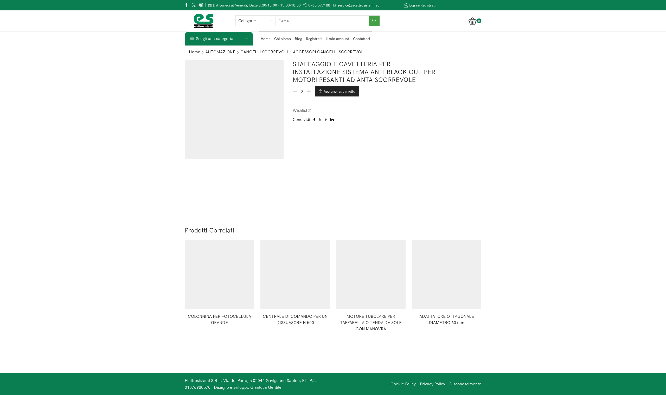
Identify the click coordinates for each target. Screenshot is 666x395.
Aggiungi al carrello (339, 91)
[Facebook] (186, 5)
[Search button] (374, 21)
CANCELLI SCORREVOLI (264, 51)
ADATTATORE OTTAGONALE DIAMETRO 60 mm (446, 319)
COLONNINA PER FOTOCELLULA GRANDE (219, 319)
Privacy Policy (432, 383)
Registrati (314, 38)
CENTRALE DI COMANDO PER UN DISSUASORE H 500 (295, 319)
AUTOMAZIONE (220, 51)
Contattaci (361, 38)
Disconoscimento (465, 383)
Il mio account (337, 38)
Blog (298, 38)
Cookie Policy (403, 383)
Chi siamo (282, 38)
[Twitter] (194, 5)
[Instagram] (201, 5)
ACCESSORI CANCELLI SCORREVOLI (329, 51)
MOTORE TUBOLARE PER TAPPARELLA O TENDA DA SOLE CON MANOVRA (371, 322)
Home (265, 38)
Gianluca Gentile (265, 387)
